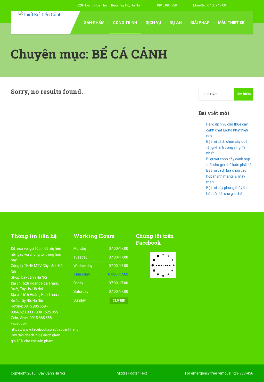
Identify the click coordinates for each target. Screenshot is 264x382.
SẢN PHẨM (94, 22)
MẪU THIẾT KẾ (231, 22)
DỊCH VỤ (153, 22)
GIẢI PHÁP (200, 22)
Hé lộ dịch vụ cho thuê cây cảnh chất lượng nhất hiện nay (227, 130)
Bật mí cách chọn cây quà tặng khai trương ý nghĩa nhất (227, 147)
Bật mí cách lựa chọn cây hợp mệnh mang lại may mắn (226, 176)
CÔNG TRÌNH (125, 22)
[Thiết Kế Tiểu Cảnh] (36, 15)
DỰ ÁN (176, 22)
